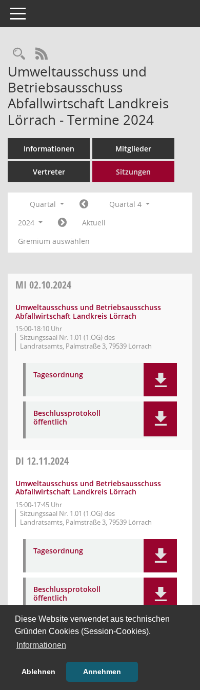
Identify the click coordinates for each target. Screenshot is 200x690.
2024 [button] (27, 222)
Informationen (49, 149)
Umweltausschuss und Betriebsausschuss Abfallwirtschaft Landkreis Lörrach (88, 311)
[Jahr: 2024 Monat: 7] (84, 204)
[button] (160, 379)
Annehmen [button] (102, 671)
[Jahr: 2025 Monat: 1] (62, 223)
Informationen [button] (41, 645)
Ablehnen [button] (38, 671)
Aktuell (94, 222)
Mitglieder (133, 149)
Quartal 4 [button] (126, 204)
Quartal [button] (44, 204)
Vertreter (49, 172)
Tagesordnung (58, 375)
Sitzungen (133, 172)
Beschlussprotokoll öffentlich (67, 418)
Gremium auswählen (54, 241)
